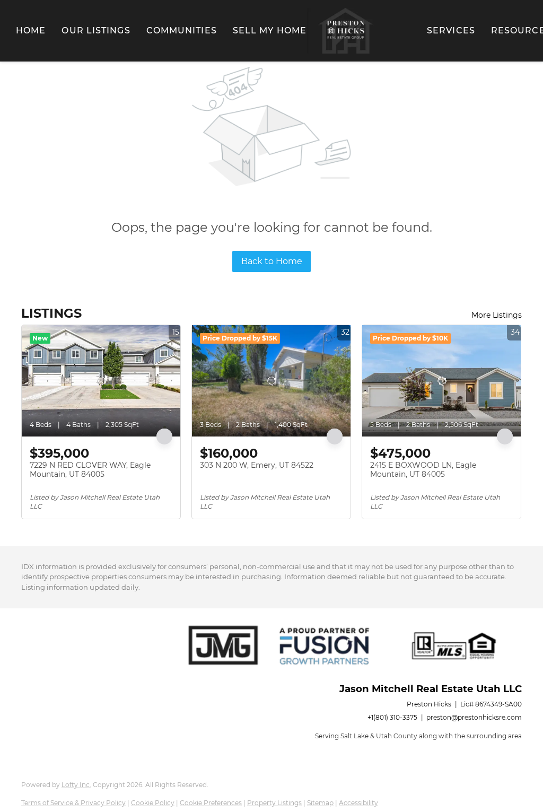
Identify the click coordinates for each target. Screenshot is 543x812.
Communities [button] (181, 30)
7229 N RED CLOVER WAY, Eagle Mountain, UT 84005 (90, 469)
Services (451, 30)
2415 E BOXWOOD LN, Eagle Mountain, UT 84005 (423, 469)
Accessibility (358, 803)
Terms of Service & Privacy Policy (73, 803)
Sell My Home (269, 30)
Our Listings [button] (96, 30)
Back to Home (271, 261)
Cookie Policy (152, 803)
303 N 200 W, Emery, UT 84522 (256, 465)
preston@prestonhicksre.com (474, 717)
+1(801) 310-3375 (392, 717)
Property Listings (274, 803)
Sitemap (320, 803)
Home (31, 30)
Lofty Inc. (76, 785)
